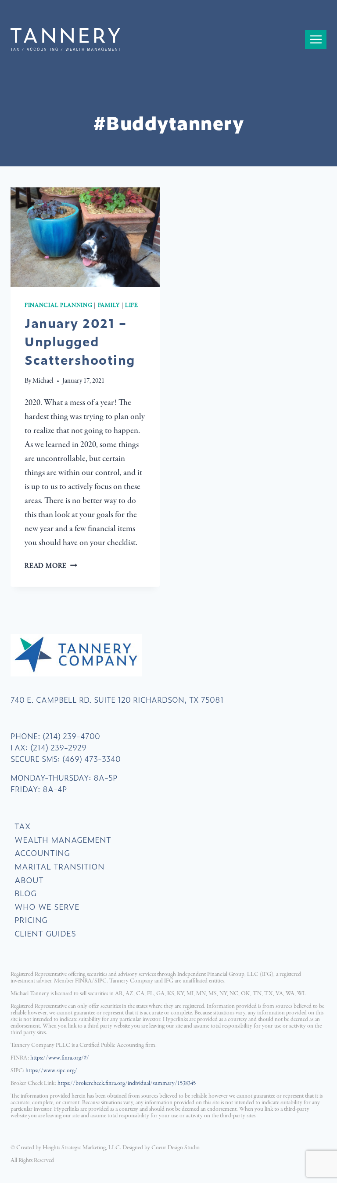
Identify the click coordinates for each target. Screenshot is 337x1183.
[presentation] (85, 237)
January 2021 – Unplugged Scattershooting (80, 341)
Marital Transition (59, 866)
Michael (43, 381)
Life (131, 305)
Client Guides (45, 933)
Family (109, 305)
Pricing (30, 920)
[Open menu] (315, 39)
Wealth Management (62, 839)
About (28, 880)
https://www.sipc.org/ (51, 1071)
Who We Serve (46, 906)
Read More (51, 566)
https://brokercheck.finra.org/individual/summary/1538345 (126, 1083)
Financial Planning (59, 305)
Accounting (42, 853)
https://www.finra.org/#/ (59, 1058)
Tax (22, 826)
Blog (25, 893)
